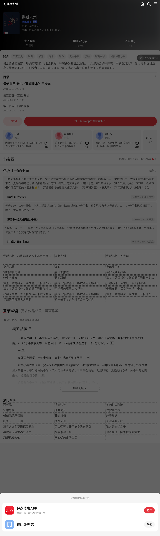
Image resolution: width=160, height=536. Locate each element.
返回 (4, 4)
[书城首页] (142, 4)
